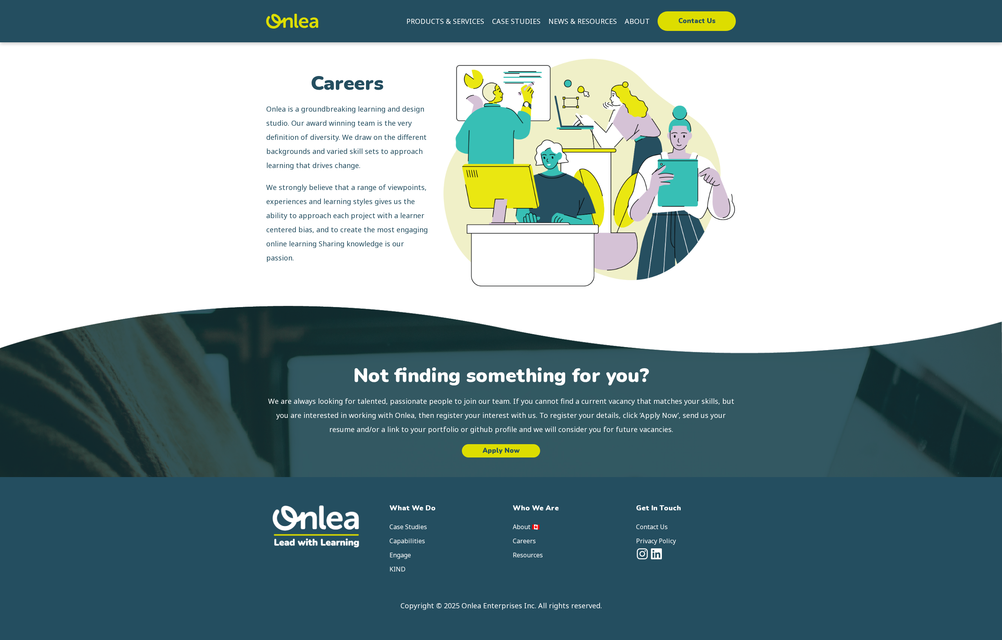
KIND (397, 569)
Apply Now (501, 450)
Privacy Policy (656, 541)
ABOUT (637, 21)
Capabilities (407, 541)
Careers (524, 541)
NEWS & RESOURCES (582, 21)
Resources (528, 555)
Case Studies (408, 526)
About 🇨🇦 (526, 526)
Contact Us (696, 20)
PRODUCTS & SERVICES (445, 21)
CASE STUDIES (516, 21)
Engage (400, 555)
